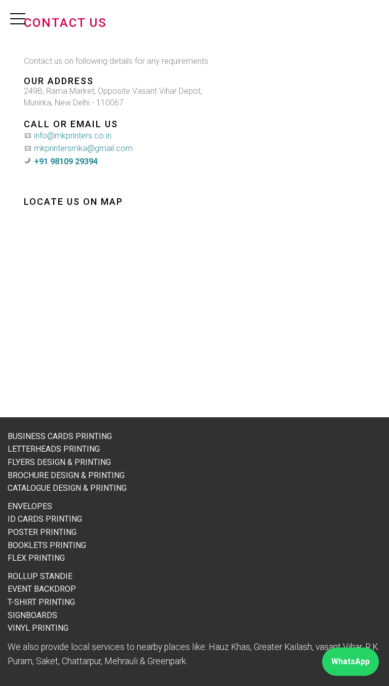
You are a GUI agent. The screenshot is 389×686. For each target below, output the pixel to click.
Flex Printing (36, 558)
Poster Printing (42, 532)
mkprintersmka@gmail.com (83, 148)
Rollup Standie (40, 576)
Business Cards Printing (60, 436)
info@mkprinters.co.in (72, 135)
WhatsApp (350, 661)
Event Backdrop (42, 589)
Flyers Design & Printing (59, 462)
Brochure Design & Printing (66, 475)
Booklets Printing (47, 545)
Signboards (32, 615)
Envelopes (30, 506)
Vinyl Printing (38, 628)
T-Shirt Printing (41, 602)
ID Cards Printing (45, 519)
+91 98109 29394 (66, 161)
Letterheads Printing (54, 449)
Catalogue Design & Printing (67, 488)
